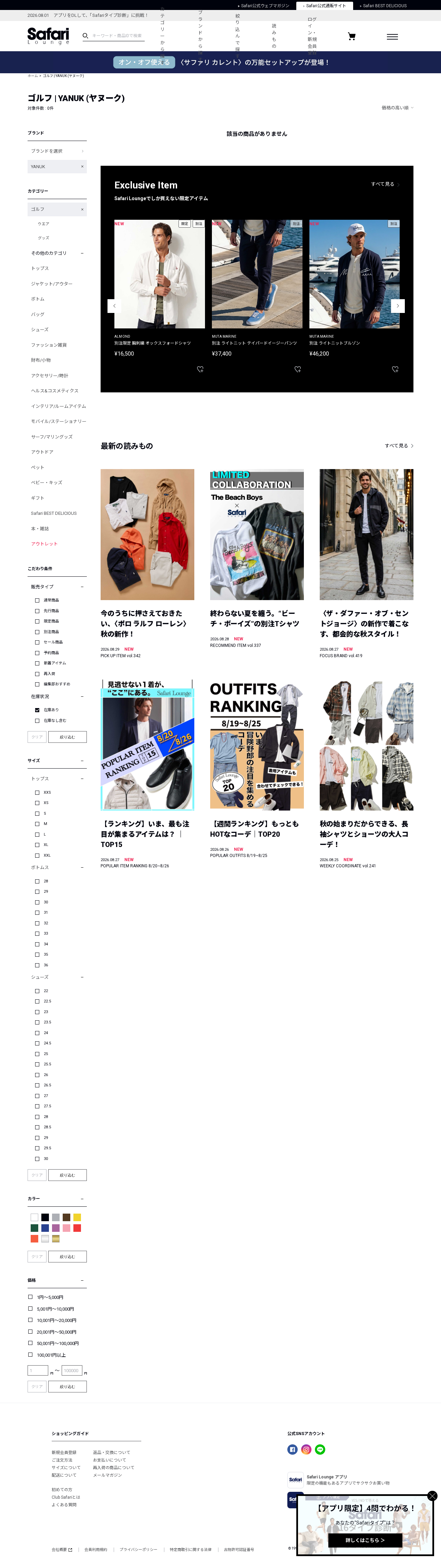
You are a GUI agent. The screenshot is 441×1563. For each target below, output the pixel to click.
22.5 (47, 1001)
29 (46, 891)
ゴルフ (37, 209)
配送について (64, 1475)
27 (46, 1096)
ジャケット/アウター (52, 283)
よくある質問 (64, 1504)
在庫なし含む (55, 720)
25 (46, 1054)
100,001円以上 (51, 1355)
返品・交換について (111, 1452)
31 (46, 912)
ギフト (37, 498)
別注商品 (51, 632)
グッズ (43, 238)
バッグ (37, 314)
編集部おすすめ (57, 684)
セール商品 (53, 642)
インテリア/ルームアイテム (58, 406)
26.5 (47, 1085)
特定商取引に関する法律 (191, 1550)
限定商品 (51, 621)
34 (46, 944)
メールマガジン (107, 1475)
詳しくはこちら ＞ (365, 1540)
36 (46, 965)
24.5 (47, 1043)
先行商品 (51, 611)
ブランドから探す (200, 36)
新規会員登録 (64, 1452)
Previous (114, 306)
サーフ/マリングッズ (52, 436)
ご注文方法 (62, 1460)
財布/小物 (41, 360)
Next (398, 306)
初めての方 (62, 1489)
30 (46, 902)
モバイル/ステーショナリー (58, 421)
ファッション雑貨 (49, 345)
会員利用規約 (95, 1550)
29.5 (47, 1148)
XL (46, 845)
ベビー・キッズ (46, 482)
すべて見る (382, 184)
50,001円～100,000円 (58, 1343)
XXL (47, 855)
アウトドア (42, 452)
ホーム (33, 76)
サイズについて (66, 1467)
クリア (37, 737)
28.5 (47, 1127)
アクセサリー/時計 (49, 375)
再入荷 (49, 674)
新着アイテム (55, 663)
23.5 (47, 1022)
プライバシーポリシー (138, 1550)
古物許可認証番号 (239, 1550)
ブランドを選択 (46, 151)
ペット (37, 467)
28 (46, 881)
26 (46, 1075)
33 (46, 933)
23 (46, 1012)
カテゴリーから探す (162, 36)
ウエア (43, 224)
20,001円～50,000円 (56, 1332)
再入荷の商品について (113, 1467)
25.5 (47, 1064)
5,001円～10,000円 (55, 1309)
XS (46, 803)
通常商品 (51, 600)
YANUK (38, 166)
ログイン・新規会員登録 (312, 36)
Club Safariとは (66, 1497)
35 (46, 954)
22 (46, 991)
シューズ (40, 329)
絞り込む (67, 737)
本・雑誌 (40, 528)
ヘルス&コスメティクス (55, 390)
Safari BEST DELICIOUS (54, 513)
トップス (40, 268)
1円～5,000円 (50, 1297)
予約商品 (51, 653)
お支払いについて (109, 1460)
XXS (47, 792)
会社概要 (59, 1550)
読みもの (274, 36)
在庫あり (51, 710)
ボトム (37, 299)
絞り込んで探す (237, 36)
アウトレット (44, 543)
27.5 (47, 1106)
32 (46, 923)
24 (46, 1033)
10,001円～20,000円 (56, 1320)
